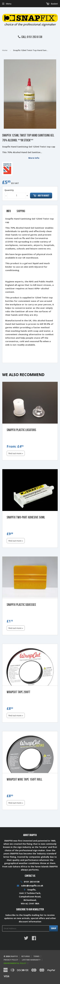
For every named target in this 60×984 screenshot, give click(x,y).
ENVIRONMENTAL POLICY (15, 963)
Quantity (9, 190)
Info (8, 211)
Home (4, 50)
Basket (54, 3)
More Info (33, 157)
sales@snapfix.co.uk (32, 885)
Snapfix (14, 956)
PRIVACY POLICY (11, 960)
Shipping (21, 211)
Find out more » (15, 453)
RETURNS (25, 956)
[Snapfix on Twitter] (26, 939)
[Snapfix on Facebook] (34, 939)
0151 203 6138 (31, 881)
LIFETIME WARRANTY (31, 960)
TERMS (36, 956)
